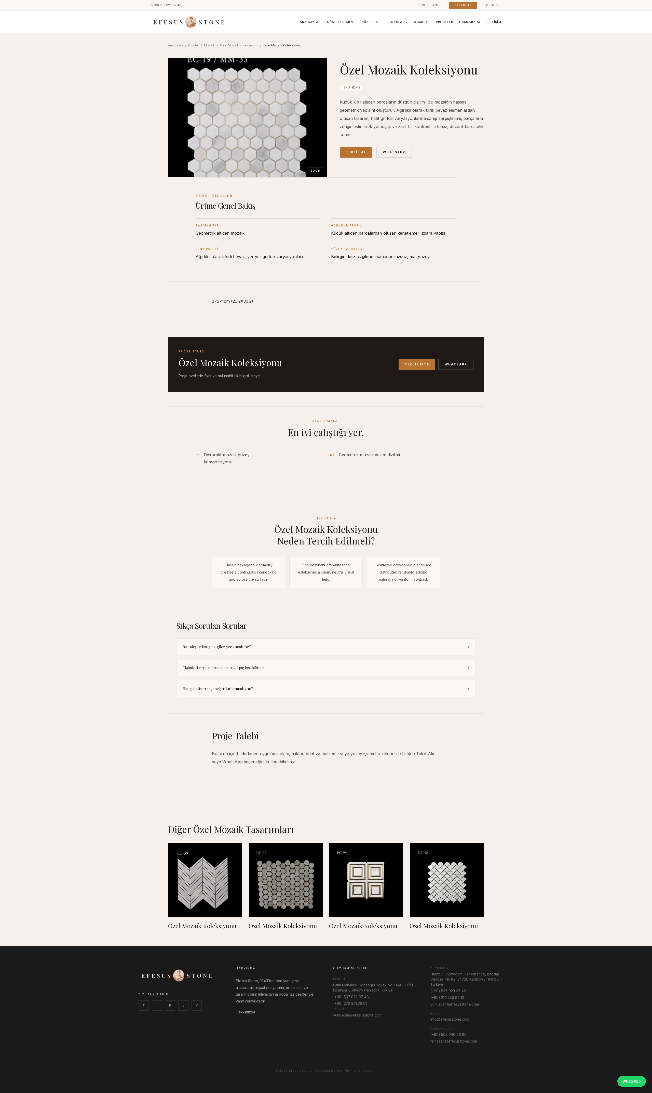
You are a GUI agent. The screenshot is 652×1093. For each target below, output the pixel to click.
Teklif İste (417, 364)
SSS (422, 5)
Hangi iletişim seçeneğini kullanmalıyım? (326, 688)
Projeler (444, 22)
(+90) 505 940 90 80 (448, 1034)
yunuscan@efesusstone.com (357, 1015)
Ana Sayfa (309, 22)
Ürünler (369, 22)
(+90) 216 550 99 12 (447, 997)
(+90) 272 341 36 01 (350, 1003)
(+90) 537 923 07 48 (166, 5)
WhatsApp (394, 152)
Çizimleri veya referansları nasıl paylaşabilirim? (326, 667)
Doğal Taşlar (338, 22)
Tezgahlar (396, 22)
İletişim (493, 22)
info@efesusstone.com (449, 1019)
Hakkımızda (469, 22)
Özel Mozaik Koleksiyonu (239, 45)
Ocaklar (422, 22)
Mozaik (209, 45)
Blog (435, 5)
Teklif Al (463, 5)
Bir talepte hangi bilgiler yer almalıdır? (326, 646)
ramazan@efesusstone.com (453, 1041)
